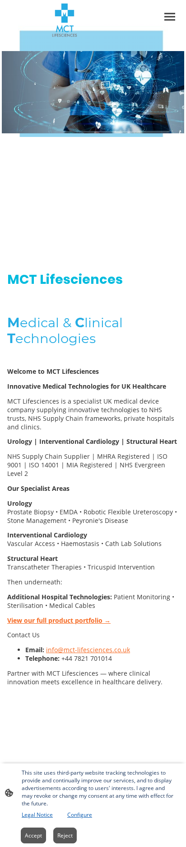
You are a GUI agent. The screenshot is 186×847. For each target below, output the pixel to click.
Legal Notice (37, 815)
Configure (79, 815)
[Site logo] (64, 20)
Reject (65, 835)
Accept (33, 835)
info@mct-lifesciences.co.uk (88, 649)
